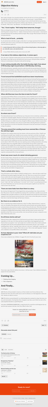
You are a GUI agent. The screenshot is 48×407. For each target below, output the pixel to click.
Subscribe (39, 2)
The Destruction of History (8, 353)
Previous (6, 325)
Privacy (22, 398)
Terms (26, 398)
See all (3, 376)
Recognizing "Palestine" (7, 361)
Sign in (44, 2)
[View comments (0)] (5, 14)
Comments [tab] (4, 334)
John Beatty (6, 10)
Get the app (30, 401)
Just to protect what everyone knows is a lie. (10, 354)
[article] (24, 355)
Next (43, 325)
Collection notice (31, 398)
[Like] (2, 14)
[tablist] (6, 334)
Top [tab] (2, 349)
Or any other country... (6, 362)
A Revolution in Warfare (6, 370)
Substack (18, 404)
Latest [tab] (5, 349)
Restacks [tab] (9, 334)
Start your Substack (20, 401)
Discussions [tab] (10, 349)
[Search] (45, 349)
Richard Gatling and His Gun (8, 368)
